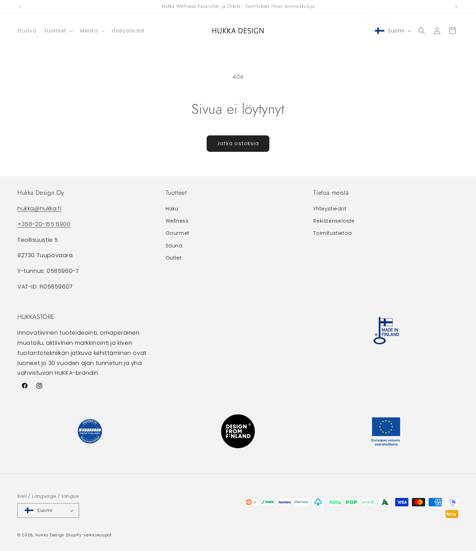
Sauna (174, 245)
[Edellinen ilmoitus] (20, 6)
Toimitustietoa (332, 233)
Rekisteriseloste (334, 220)
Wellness (177, 220)
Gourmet (178, 233)
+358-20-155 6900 (44, 224)
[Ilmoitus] (456, 6)
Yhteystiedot (329, 208)
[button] (58, 30)
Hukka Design (50, 535)
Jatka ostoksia (238, 143)
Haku (172, 208)
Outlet (174, 257)
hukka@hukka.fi (39, 208)
